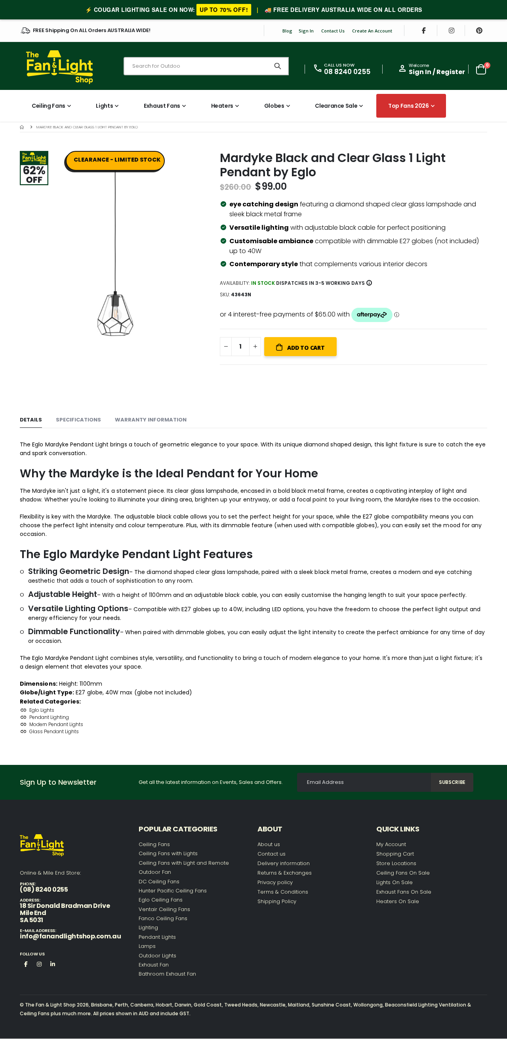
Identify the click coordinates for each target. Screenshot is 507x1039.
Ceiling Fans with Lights (168, 853)
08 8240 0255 (347, 71)
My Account (391, 844)
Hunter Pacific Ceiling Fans (173, 890)
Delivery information (283, 863)
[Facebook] (424, 30)
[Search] (277, 66)
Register (450, 71)
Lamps (147, 946)
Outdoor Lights (157, 955)
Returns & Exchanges (284, 873)
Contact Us (333, 31)
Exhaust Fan (154, 964)
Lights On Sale (394, 882)
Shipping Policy (276, 901)
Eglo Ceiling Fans (161, 900)
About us (268, 844)
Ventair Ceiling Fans (164, 909)
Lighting (148, 927)
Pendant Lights (157, 937)
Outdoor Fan (155, 872)
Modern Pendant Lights (56, 724)
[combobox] (206, 66)
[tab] (31, 420)
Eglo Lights (41, 710)
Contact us (271, 854)
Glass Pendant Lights (54, 731)
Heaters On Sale (397, 901)
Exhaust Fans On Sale (403, 892)
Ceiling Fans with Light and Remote (184, 863)
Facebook (26, 964)
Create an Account (372, 31)
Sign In (306, 31)
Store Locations (396, 863)
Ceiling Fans (154, 844)
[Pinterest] (479, 30)
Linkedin (53, 964)
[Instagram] (451, 30)
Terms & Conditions (282, 892)
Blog (287, 31)
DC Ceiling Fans (159, 881)
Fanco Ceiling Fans (163, 918)
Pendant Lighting (49, 717)
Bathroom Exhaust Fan (167, 974)
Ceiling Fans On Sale (403, 873)
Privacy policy (275, 882)
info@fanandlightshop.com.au (70, 936)
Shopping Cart (395, 854)
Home (22, 127)
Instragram (39, 964)
